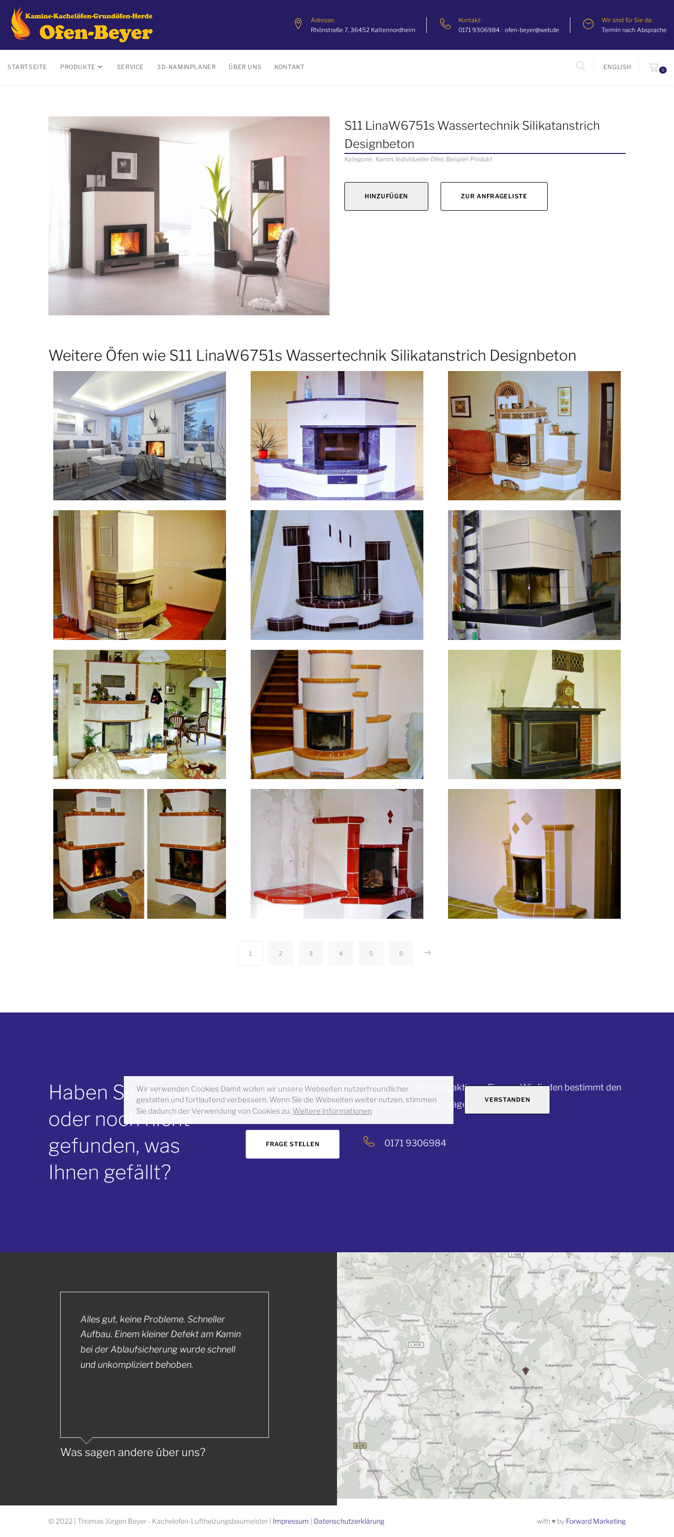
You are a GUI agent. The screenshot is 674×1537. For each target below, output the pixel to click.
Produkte (78, 67)
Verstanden (507, 1099)
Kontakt (289, 67)
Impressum (291, 1521)
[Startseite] (81, 25)
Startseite (27, 67)
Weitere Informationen (332, 1111)
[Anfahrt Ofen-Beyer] (505, 1378)
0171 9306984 (479, 30)
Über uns (245, 67)
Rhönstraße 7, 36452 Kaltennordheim (363, 30)
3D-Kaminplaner (186, 67)
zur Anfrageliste (494, 196)
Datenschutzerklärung (349, 1521)
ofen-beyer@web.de (532, 30)
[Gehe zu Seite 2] (427, 953)
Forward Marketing (596, 1521)
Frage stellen (292, 1144)
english (617, 67)
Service (130, 67)
